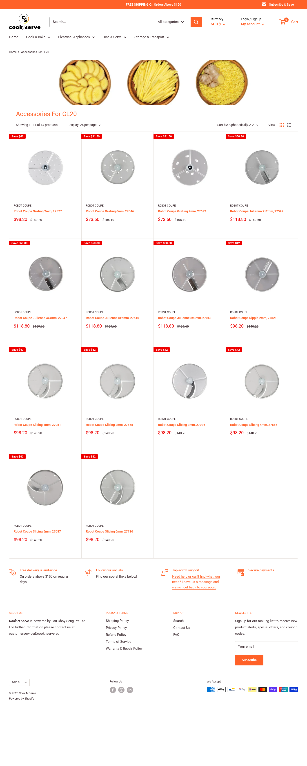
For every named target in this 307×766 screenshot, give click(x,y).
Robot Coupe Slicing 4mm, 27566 (253, 425)
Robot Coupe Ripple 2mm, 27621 (253, 318)
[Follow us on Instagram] (121, 690)
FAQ (176, 635)
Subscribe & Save (281, 4)
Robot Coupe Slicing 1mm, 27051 (37, 425)
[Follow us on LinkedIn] (130, 690)
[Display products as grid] (282, 125)
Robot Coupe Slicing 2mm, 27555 (109, 425)
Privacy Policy (116, 628)
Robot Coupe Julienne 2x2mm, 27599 (256, 211)
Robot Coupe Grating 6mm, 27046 (110, 211)
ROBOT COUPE (22, 205)
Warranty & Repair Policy (124, 649)
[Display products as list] (289, 125)
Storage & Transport (149, 37)
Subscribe (249, 660)
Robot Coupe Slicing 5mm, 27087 (37, 531)
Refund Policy (116, 635)
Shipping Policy (117, 621)
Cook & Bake (35, 37)
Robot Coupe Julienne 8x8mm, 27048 (184, 318)
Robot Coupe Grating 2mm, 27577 (38, 211)
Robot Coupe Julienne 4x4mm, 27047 (40, 318)
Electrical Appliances (74, 37)
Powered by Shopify (21, 698)
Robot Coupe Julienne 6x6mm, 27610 (112, 318)
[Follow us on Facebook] (113, 690)
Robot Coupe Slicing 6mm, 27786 (109, 531)
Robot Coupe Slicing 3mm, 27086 (181, 425)
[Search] (196, 22)
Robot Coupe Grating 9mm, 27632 (182, 211)
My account (250, 24)
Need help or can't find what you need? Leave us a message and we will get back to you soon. (196, 581)
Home (13, 37)
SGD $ (15, 682)
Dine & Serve (112, 37)
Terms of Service (118, 642)
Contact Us (181, 628)
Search (178, 621)
